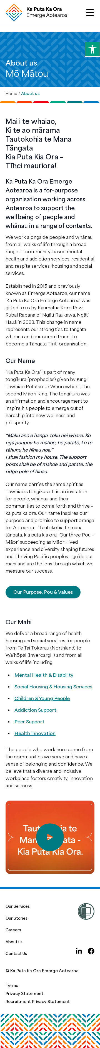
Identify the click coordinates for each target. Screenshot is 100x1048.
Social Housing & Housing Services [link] (53, 687)
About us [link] (14, 942)
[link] (92, 49)
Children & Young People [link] (42, 698)
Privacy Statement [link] (24, 993)
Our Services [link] (18, 906)
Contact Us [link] (16, 954)
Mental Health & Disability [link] (43, 675)
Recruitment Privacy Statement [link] (38, 1001)
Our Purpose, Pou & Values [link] (43, 592)
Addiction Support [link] (35, 710)
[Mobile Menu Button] (90, 12)
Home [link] (11, 93)
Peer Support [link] (29, 721)
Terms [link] (12, 985)
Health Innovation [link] (35, 733)
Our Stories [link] (17, 918)
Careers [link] (13, 930)
